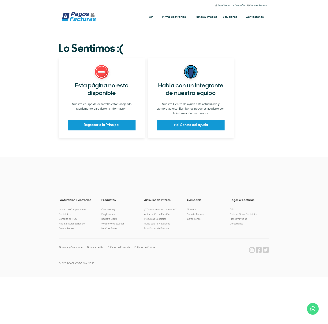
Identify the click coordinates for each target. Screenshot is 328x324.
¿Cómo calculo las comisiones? (160, 209)
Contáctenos (255, 17)
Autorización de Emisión (157, 214)
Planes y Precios (238, 218)
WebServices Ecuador (112, 223)
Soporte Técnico (258, 5)
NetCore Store (109, 228)
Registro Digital (109, 218)
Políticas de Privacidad (119, 247)
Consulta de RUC (68, 218)
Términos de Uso (95, 247)
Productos (108, 200)
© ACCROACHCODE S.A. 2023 (77, 263)
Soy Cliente (224, 5)
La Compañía (238, 5)
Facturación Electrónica (75, 200)
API (151, 17)
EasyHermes (108, 214)
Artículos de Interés (157, 200)
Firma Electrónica (174, 17)
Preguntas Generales (155, 218)
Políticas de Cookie (144, 247)
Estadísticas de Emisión (156, 228)
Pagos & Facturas (78, 16)
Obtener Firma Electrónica (243, 214)
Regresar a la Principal (101, 125)
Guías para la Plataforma (157, 223)
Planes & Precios (206, 17)
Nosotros (191, 209)
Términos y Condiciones (71, 247)
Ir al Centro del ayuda (190, 125)
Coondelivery (108, 209)
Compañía (194, 200)
